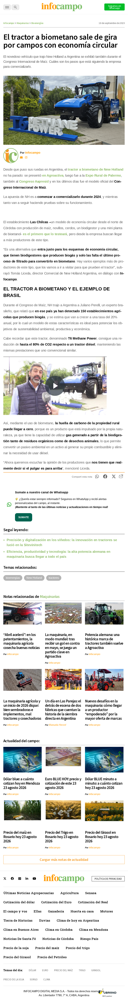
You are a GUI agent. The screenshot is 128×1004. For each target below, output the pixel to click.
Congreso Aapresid (34, 181)
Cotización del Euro (56, 902)
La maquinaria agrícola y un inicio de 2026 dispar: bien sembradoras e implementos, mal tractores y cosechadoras (22, 710)
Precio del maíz (47, 948)
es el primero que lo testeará (45, 234)
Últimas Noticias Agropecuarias (28, 893)
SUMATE (23, 517)
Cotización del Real (93, 902)
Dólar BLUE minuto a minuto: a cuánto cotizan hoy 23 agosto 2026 (103, 783)
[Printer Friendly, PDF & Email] (121, 477)
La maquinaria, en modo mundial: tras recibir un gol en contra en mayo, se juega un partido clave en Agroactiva (62, 645)
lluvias (44, 920)
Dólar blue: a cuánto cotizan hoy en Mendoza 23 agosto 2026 (21, 783)
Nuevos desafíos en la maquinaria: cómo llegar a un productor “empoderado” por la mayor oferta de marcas (103, 710)
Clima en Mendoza (93, 929)
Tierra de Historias (17, 920)
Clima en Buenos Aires (21, 929)
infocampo (12, 654)
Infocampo (8, 23)
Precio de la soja (16, 948)
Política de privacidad (108, 878)
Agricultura (69, 893)
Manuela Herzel (57, 724)
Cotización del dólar (19, 902)
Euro (45, 970)
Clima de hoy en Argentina (78, 920)
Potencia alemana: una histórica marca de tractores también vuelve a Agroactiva (104, 641)
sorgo (34, 979)
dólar (32, 970)
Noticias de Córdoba (58, 939)
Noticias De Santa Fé (19, 939)
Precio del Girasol (17, 957)
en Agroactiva (52, 175)
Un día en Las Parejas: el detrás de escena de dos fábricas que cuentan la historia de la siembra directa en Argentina (63, 710)
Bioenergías (37, 23)
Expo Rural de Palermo (103, 175)
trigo (82, 970)
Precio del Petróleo (52, 957)
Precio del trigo (78, 948)
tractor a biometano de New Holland (95, 169)
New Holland (34, 577)
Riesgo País (89, 939)
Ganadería (56, 911)
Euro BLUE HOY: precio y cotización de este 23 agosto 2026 (63, 783)
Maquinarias (23, 23)
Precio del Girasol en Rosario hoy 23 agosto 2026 (101, 836)
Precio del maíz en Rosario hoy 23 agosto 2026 (20, 836)
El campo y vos (15, 911)
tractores (54, 577)
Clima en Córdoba (58, 929)
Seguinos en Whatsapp (114, 7)
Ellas (38, 911)
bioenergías (13, 577)
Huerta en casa (82, 911)
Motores (106, 911)
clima (46, 979)
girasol (96, 970)
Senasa (90, 893)
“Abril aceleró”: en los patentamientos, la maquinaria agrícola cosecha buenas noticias (21, 641)
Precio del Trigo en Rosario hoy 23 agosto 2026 (61, 836)
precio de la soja (13, 979)
